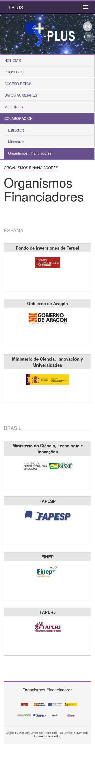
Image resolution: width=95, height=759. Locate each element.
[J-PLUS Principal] (49, 32)
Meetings (13, 106)
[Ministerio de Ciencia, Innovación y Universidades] (47, 379)
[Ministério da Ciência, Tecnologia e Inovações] (47, 465)
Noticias (12, 60)
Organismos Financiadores (29, 153)
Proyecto (14, 71)
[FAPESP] (47, 515)
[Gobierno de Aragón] (47, 317)
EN (87, 26)
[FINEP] (47, 570)
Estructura (16, 130)
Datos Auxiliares (20, 95)
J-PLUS (15, 7)
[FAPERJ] (47, 626)
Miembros (16, 141)
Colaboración (18, 118)
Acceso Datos (17, 83)
